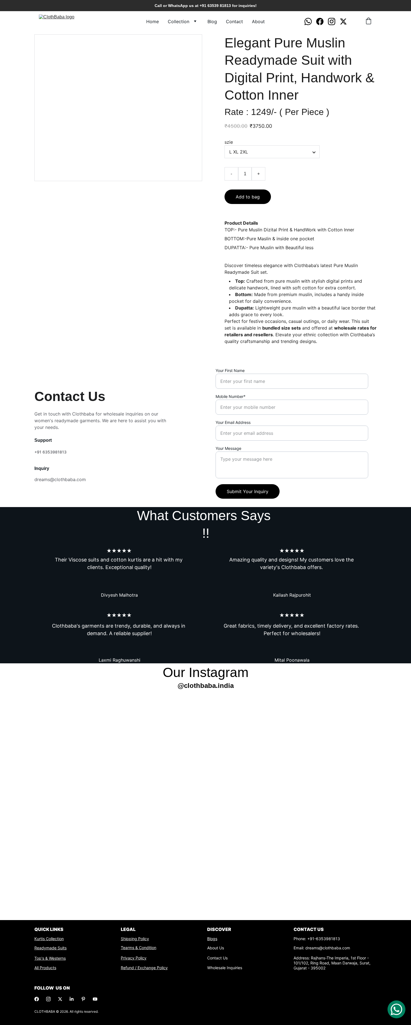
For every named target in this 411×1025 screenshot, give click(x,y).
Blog (212, 21)
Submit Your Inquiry (247, 491)
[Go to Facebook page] (322, 21)
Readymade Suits (50, 947)
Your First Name (230, 370)
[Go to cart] (368, 21)
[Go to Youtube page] (95, 999)
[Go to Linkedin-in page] (71, 999)
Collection (178, 21)
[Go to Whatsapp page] (310, 21)
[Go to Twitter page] (343, 21)
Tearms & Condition (138, 947)
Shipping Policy (135, 938)
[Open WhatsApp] (396, 1009)
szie (229, 142)
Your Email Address (233, 422)
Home (152, 21)
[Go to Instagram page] (334, 21)
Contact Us (217, 958)
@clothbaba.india (206, 685)
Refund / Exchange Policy (144, 967)
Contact (234, 21)
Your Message (228, 448)
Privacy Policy (134, 958)
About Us (215, 947)
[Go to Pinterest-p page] (83, 999)
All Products (45, 967)
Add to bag (248, 197)
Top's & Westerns (50, 958)
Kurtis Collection (49, 938)
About (258, 21)
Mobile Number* (230, 396)
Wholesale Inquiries (224, 967)
